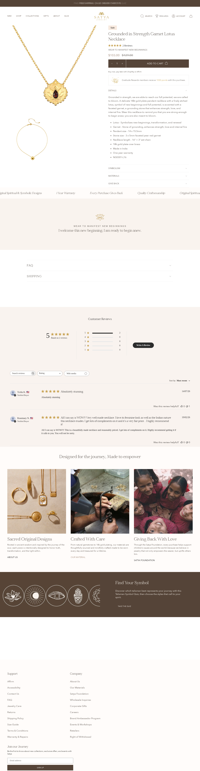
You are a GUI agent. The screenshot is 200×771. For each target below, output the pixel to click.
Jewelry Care (14, 706)
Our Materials (77, 687)
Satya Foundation (79, 693)
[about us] (36, 501)
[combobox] (50, 373)
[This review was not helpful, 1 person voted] (187, 406)
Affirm (10, 681)
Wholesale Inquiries (80, 700)
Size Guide (13, 724)
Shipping (34, 276)
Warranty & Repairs (17, 736)
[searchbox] (20, 373)
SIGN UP (40, 767)
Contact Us (13, 693)
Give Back (113, 183)
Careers (74, 712)
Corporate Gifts (78, 706)
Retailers (74, 730)
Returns (11, 712)
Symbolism (114, 168)
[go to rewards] (162, 16)
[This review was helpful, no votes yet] (182, 406)
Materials (113, 176)
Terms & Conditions (17, 730)
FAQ (30, 265)
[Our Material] (100, 501)
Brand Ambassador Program (85, 718)
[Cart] (190, 16)
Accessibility (13, 687)
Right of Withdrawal (80, 736)
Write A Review (143, 345)
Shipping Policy (15, 718)
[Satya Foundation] (163, 501)
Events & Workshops (81, 724)
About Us (75, 681)
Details (112, 90)
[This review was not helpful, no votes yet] (187, 442)
